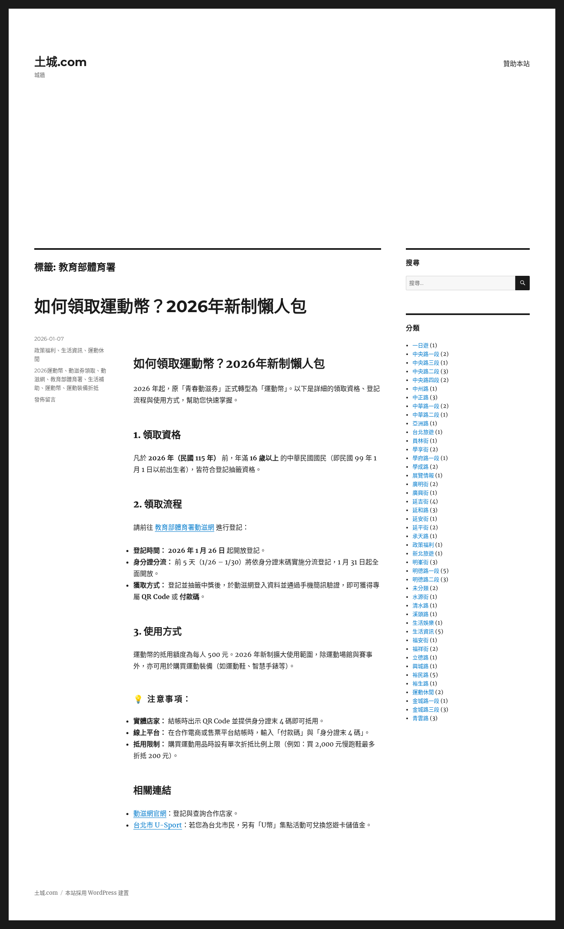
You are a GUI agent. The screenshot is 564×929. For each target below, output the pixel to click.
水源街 (420, 596)
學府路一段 (425, 458)
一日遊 (420, 345)
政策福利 (45, 350)
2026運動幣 (48, 370)
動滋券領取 (82, 370)
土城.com (60, 62)
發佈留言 (45, 399)
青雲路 (420, 718)
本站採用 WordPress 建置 (97, 892)
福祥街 (420, 648)
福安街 (420, 640)
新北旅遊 (423, 553)
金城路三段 (425, 709)
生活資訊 (72, 350)
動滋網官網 (149, 813)
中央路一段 (425, 354)
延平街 (420, 527)
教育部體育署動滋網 (184, 527)
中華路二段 (425, 414)
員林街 (420, 440)
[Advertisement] (282, 187)
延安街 (420, 518)
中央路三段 (425, 362)
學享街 (420, 449)
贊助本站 (516, 64)
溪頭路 (420, 614)
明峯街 (420, 562)
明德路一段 (425, 570)
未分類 (420, 588)
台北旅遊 (423, 432)
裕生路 (420, 683)
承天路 (420, 536)
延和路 (420, 510)
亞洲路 (420, 423)
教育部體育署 (66, 379)
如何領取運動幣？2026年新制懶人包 (170, 306)
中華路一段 (425, 406)
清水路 (420, 605)
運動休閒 (423, 692)
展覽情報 (423, 475)
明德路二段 (425, 579)
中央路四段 (425, 380)
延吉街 (420, 501)
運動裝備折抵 (82, 387)
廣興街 (420, 492)
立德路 (420, 657)
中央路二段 (425, 371)
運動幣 (53, 387)
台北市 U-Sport (157, 825)
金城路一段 (425, 700)
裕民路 (420, 674)
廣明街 (420, 484)
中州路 (420, 388)
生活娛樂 (423, 622)
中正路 (420, 397)
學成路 (420, 466)
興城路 (420, 666)
